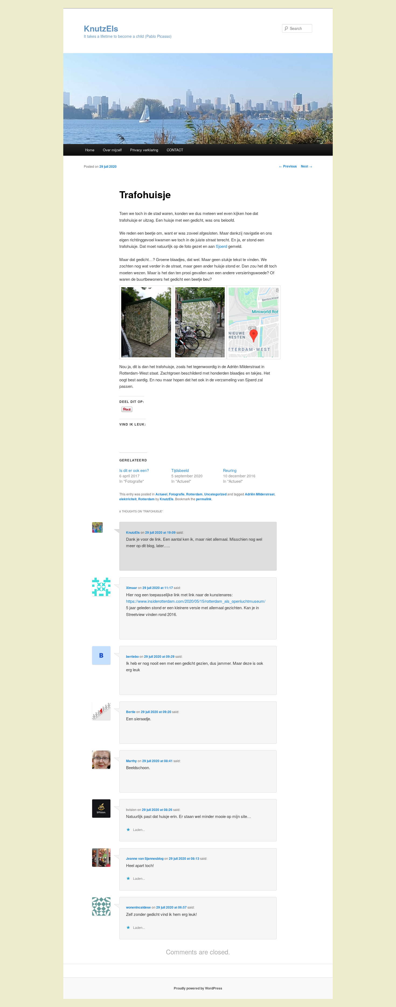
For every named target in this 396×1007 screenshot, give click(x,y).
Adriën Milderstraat (260, 494)
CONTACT (175, 149)
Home (89, 149)
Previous (288, 166)
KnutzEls (101, 28)
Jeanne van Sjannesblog (145, 858)
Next (306, 166)
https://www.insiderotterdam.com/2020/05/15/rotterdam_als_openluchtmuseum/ (195, 601)
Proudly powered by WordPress (198, 988)
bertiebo (132, 656)
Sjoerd (221, 246)
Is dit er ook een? (134, 470)
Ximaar (131, 587)
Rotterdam (194, 494)
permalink (203, 498)
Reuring (230, 470)
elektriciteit (128, 498)
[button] (144, 324)
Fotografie (177, 494)
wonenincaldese (138, 907)
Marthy (131, 760)
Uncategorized (215, 494)
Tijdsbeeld (180, 470)
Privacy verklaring (144, 149)
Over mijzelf (112, 149)
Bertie (131, 711)
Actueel (161, 494)
